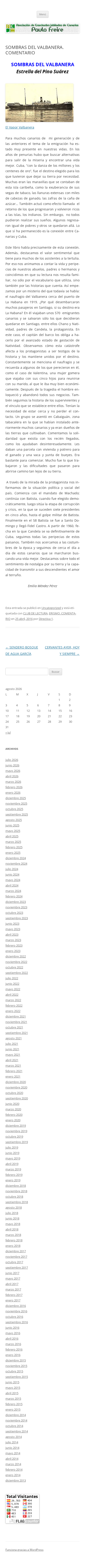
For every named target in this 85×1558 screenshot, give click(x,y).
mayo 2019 (12, 1158)
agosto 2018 (13, 1207)
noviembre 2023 (16, 907)
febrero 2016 (13, 1349)
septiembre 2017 (16, 1267)
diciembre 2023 (15, 902)
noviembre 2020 (16, 1087)
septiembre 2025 (16, 814)
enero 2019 (12, 1180)
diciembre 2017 (15, 1251)
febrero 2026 (13, 787)
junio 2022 (12, 984)
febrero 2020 (13, 1115)
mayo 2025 (12, 831)
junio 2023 (12, 924)
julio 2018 (11, 1213)
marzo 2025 (13, 842)
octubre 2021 (14, 1027)
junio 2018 (12, 1218)
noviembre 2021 (16, 1022)
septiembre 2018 (16, 1202)
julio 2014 (11, 1442)
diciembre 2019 (15, 1126)
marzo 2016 (13, 1344)
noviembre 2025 (16, 803)
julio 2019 (11, 1147)
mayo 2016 (12, 1333)
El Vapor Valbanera (19, 127)
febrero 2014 (13, 1469)
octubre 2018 (14, 1196)
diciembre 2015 (15, 1360)
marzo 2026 (13, 782)
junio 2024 (12, 874)
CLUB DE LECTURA (35, 613)
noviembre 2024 (16, 863)
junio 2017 (12, 1273)
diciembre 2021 (15, 1016)
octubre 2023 (14, 913)
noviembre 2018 (16, 1191)
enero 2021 (12, 1076)
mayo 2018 (12, 1224)
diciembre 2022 (15, 956)
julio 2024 (11, 869)
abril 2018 (11, 1229)
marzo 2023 (13, 940)
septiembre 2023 (16, 918)
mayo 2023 (12, 929)
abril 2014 (11, 1459)
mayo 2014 (12, 1453)
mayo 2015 (12, 1388)
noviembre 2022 (16, 962)
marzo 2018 (13, 1235)
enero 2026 (12, 792)
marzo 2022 (13, 1000)
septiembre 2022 (16, 973)
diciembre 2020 (15, 1082)
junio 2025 (12, 825)
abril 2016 (11, 1338)
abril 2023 (11, 934)
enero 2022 (12, 1011)
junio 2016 (12, 1328)
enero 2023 (12, 951)
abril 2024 (11, 885)
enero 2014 (12, 1475)
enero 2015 (12, 1409)
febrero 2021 (13, 1071)
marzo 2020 (13, 1109)
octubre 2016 (14, 1317)
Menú (42, 14)
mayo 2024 (12, 880)
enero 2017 (12, 1300)
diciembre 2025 (15, 798)
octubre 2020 (14, 1093)
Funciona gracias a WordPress (24, 1550)
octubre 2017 (14, 1262)
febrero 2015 (13, 1404)
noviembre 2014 (16, 1420)
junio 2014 (12, 1448)
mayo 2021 (12, 1055)
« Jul (8, 732)
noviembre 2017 (16, 1257)
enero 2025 (12, 853)
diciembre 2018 (15, 1186)
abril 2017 (11, 1284)
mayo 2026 (12, 771)
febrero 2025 (13, 847)
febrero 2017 (13, 1295)
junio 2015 (12, 1382)
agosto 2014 (13, 1437)
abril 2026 (11, 776)
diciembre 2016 (15, 1306)
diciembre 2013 (15, 1480)
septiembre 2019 (16, 1142)
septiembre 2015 (16, 1377)
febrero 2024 (13, 896)
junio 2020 (12, 1104)
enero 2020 (12, 1120)
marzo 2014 (13, 1464)
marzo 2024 (13, 891)
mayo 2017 (12, 1278)
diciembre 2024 (15, 858)
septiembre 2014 (16, 1431)
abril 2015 (11, 1393)
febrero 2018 (13, 1240)
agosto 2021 (13, 1038)
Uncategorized (51, 608)
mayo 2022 (12, 989)
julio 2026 (11, 760)
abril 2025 (11, 836)
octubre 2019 (14, 1136)
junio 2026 (12, 765)
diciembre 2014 (15, 1415)
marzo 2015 (13, 1398)
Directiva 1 (46, 619)
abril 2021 (11, 1060)
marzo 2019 (13, 1169)
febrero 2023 (13, 945)
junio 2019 (12, 1153)
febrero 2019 (13, 1175)
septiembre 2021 (16, 1033)
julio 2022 (11, 978)
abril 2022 (11, 994)
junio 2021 (12, 1049)
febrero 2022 (13, 1005)
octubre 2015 (14, 1371)
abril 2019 (11, 1164)
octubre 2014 (14, 1426)
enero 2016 (12, 1355)
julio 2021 (11, 1044)
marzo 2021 (13, 1065)
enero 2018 (12, 1246)
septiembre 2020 (16, 1098)
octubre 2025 (14, 809)
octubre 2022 (14, 967)
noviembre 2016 (16, 1311)
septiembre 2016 (16, 1322)
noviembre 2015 (16, 1366)
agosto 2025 (13, 820)
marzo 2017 (13, 1289)
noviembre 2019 (16, 1131)
